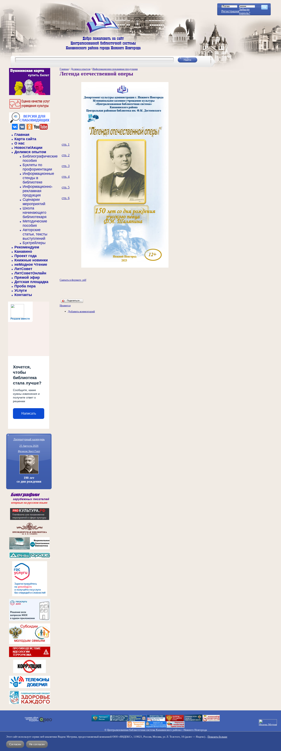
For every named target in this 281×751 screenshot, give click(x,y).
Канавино (23, 251)
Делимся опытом (30, 152)
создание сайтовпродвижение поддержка (31, 719)
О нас (19, 143)
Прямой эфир (27, 277)
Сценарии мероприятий (34, 201)
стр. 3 (66, 166)
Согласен (15, 744)
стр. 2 (66, 155)
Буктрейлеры (34, 243)
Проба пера (25, 286)
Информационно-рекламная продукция (38, 191)
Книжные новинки (31, 260)
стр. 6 (66, 198)
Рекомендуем (26, 247)
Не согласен (37, 744)
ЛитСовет (23, 269)
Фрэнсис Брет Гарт (29, 451)
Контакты (23, 295)
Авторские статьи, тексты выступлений (35, 234)
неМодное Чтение (30, 264)
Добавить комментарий (81, 311)
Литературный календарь (29, 439)
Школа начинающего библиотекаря (34, 212)
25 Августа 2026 (28, 445)
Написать (28, 413)
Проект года (25, 256)
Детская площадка (31, 282)
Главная (21, 135)
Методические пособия (35, 223)
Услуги (20, 290)
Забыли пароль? (244, 11)
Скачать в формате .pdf (73, 279)
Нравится (65, 305)
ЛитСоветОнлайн (30, 273)
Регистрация (230, 11)
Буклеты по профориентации (37, 167)
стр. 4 (66, 176)
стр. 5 (66, 187)
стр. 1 (66, 144)
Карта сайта (25, 139)
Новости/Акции (28, 148)
